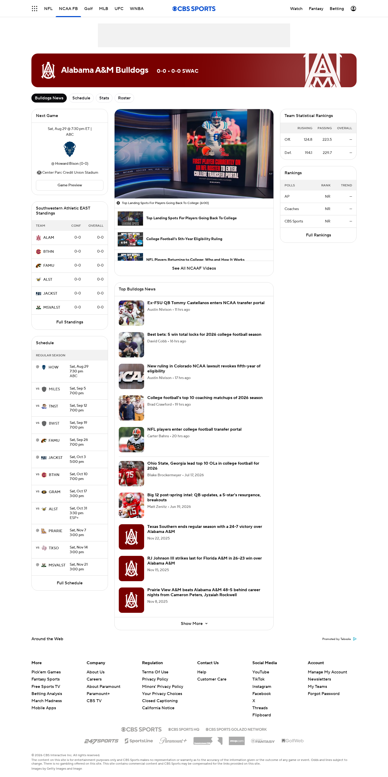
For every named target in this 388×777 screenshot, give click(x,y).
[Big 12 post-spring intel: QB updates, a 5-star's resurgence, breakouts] (131, 505)
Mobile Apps (43, 708)
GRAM (54, 492)
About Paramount (103, 686)
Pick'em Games (46, 672)
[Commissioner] (208, 739)
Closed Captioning (160, 700)
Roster (124, 98)
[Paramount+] (173, 739)
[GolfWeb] (293, 741)
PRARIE (55, 531)
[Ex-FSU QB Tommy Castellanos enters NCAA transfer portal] (131, 313)
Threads (260, 708)
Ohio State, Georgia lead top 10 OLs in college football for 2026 (203, 466)
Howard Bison (67, 163)
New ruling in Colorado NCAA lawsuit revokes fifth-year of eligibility (204, 368)
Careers (94, 679)
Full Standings (69, 322)
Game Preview (70, 185)
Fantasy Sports (45, 679)
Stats (104, 98)
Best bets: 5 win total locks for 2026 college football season (204, 334)
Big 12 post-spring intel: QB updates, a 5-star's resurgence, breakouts (204, 497)
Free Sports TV (45, 686)
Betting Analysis (46, 693)
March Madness (46, 700)
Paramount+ (98, 693)
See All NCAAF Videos (194, 268)
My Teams (317, 686)
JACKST (50, 293)
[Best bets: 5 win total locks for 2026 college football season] (131, 344)
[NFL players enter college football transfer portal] (131, 439)
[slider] (194, 183)
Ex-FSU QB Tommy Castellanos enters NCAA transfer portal (205, 302)
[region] (194, 153)
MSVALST (51, 307)
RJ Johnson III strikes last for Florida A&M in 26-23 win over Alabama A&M (204, 561)
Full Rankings (318, 235)
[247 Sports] (101, 739)
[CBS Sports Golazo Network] (236, 728)
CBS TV (94, 700)
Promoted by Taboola (336, 639)
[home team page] (69, 149)
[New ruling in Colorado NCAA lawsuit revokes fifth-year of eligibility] (131, 376)
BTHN (48, 251)
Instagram (261, 686)
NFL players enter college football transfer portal (194, 429)
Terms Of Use (155, 672)
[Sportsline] (139, 740)
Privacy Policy (155, 679)
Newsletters (319, 679)
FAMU (48, 265)
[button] (34, 8)
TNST (53, 406)
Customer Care (211, 679)
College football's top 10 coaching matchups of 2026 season (205, 397)
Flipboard (261, 715)
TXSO (54, 548)
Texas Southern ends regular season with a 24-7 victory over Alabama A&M (204, 529)
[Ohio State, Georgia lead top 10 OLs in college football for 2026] (131, 473)
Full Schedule (70, 583)
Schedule (81, 98)
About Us (96, 672)
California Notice (158, 708)
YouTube (260, 672)
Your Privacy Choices (162, 693)
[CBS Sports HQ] (183, 728)
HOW (54, 367)
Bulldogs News (49, 98)
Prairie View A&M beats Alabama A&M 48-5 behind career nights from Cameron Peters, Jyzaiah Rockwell (203, 592)
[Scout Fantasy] (263, 740)
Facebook (261, 693)
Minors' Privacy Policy (162, 686)
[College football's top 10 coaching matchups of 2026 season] (131, 408)
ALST (47, 279)
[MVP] (237, 738)
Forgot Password (324, 693)
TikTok (258, 679)
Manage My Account (327, 672)
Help (201, 672)
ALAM (48, 237)
